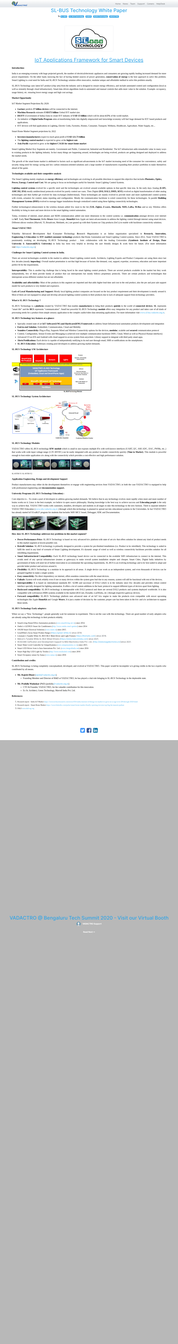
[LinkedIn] (95, 730)
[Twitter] (82, 730)
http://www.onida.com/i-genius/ (65, 626)
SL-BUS (64, 16)
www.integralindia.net (70, 648)
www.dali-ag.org (28, 708)
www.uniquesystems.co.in (67, 645)
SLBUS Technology (100, 16)
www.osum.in (50, 630)
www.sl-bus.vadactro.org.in (152, 312)
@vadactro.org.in (61, 684)
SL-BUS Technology (76, 16)
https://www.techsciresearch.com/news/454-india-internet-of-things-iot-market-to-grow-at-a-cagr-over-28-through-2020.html (91, 702)
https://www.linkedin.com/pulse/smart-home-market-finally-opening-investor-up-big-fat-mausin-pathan (85, 705)
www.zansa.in (51, 655)
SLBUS (88, 16)
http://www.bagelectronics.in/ (106, 642)
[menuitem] (118, 3)
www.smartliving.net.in (65, 623)
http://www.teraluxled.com (60, 652)
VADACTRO (114, 16)
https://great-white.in (61, 633)
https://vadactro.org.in (25, 247)
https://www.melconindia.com (73, 639)
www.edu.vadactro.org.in (46, 509)
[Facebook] (89, 730)
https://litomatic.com (85, 636)
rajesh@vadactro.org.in (46, 675)
